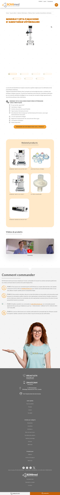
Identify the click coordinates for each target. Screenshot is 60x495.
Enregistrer (50, 1)
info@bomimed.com (27, 288)
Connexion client (30, 479)
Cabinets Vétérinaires (22, 13)
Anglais (40, 1)
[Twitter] (34, 468)
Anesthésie (30, 426)
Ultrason (30, 441)
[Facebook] (24, 468)
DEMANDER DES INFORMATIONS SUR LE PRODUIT (30, 126)
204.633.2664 (31, 383)
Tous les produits (30, 403)
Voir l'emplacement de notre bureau (32, 393)
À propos (30, 406)
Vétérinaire (30, 444)
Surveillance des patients (30, 435)
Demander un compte (30, 482)
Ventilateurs (30, 429)
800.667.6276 (31, 376)
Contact (30, 410)
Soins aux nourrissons (30, 432)
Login (44, 1)
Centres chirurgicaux (30, 457)
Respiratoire (30, 423)
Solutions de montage (30, 438)
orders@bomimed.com (36, 304)
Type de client (13, 13)
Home (7, 13)
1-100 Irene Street (31, 388)
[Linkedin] (31, 468)
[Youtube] (27, 468)
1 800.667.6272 (16, 493)
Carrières (30, 485)
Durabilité (30, 413)
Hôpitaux (30, 454)
